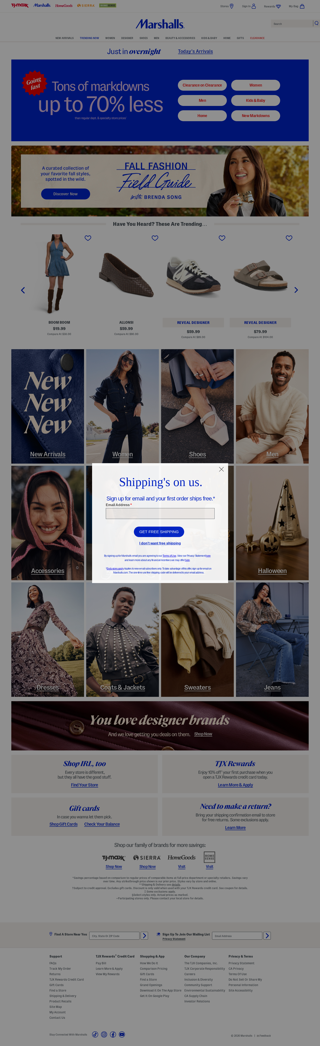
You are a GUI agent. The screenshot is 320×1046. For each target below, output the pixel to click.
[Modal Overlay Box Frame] (160, 523)
